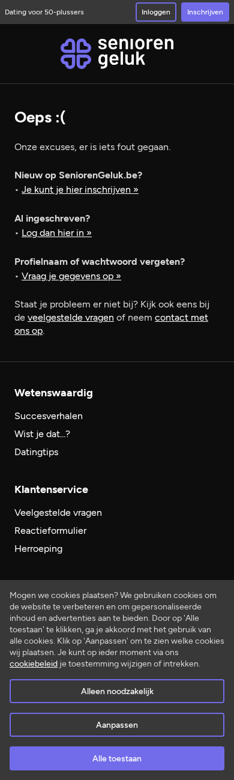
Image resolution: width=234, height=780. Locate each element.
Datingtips (36, 452)
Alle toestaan (117, 759)
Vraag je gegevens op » (71, 276)
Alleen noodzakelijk (117, 691)
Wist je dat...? (42, 434)
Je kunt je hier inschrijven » (80, 189)
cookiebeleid (34, 664)
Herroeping (38, 548)
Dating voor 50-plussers (44, 12)
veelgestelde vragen (71, 317)
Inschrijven (205, 12)
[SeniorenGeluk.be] (117, 53)
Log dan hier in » (57, 232)
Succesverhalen (48, 416)
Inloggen (156, 12)
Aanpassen (117, 725)
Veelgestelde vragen (58, 512)
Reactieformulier (50, 530)
